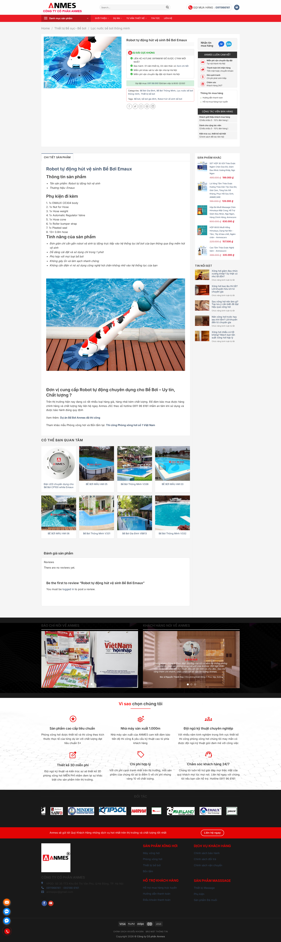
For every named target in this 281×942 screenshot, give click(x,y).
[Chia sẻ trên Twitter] (135, 106)
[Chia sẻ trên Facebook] (129, 106)
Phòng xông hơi (152, 859)
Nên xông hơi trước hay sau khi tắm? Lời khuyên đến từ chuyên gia (224, 320)
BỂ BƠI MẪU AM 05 (96, 484)
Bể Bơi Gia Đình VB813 (134, 533)
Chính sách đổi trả (205, 859)
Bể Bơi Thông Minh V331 (96, 533)
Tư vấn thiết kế (135, 18)
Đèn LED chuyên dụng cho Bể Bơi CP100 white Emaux (59, 486)
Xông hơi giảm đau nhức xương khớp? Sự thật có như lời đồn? (225, 274)
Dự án (116, 18)
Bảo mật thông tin (157, 931)
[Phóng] (48, 84)
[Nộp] (167, 7)
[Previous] (47, 659)
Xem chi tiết (182, 66)
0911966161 (222, 7)
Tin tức (155, 18)
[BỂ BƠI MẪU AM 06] (58, 513)
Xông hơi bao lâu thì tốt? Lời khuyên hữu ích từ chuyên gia (225, 289)
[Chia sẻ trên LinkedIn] (152, 106)
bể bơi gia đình (149, 99)
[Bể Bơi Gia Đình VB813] (134, 513)
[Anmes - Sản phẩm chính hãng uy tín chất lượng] (68, 7)
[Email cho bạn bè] (141, 106)
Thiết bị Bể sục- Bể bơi (70, 28)
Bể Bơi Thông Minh (166, 90)
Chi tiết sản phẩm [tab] (57, 157)
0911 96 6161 (153, 83)
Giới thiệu (101, 18)
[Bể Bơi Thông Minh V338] (134, 463)
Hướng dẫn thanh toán (213, 97)
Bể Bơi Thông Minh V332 (172, 533)
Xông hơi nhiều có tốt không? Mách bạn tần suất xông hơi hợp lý (223, 335)
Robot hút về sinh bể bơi (170, 99)
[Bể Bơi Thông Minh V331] (96, 513)
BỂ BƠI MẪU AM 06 (58, 533)
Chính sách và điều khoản (128, 931)
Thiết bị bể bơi (148, 94)
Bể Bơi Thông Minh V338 (134, 484)
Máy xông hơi (151, 853)
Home (45, 28)
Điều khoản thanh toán (156, 899)
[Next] (132, 659)
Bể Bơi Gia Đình (147, 90)
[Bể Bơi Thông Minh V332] (172, 513)
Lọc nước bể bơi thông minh (110, 28)
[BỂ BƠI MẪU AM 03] (172, 463)
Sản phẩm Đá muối (205, 900)
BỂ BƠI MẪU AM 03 (172, 484)
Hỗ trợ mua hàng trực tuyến (215, 101)
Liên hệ (168, 18)
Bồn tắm (148, 871)
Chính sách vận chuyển (208, 865)
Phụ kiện (199, 894)
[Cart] (236, 7)
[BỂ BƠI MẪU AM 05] (96, 463)
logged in (68, 589)
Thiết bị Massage (204, 887)
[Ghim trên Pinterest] (147, 106)
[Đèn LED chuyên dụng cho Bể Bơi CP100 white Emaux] (58, 463)
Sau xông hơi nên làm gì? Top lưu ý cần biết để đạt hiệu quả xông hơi (225, 304)
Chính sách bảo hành (207, 853)
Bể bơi (137, 99)
